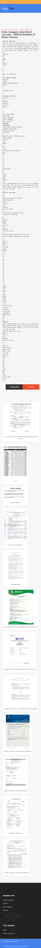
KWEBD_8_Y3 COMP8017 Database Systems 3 (15, 790)
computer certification (25, 29)
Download (14, 387)
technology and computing (9, 29)
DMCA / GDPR (18, 946)
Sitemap (5, 903)
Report (32, 387)
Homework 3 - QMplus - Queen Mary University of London (20, 709)
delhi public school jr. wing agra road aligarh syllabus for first (21, 437)
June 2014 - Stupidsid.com (16, 545)
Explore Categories (8, 900)
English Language (16, 502)
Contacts (5, 910)
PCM (16, 481)
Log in (5, 930)
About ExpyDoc (7, 907)
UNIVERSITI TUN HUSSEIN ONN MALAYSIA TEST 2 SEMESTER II (19, 669)
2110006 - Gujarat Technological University (16, 872)
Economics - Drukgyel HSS (15, 833)
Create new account (9, 933)
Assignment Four (15, 584)
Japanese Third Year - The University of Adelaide (17, 751)
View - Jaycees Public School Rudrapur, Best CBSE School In (21, 627)
